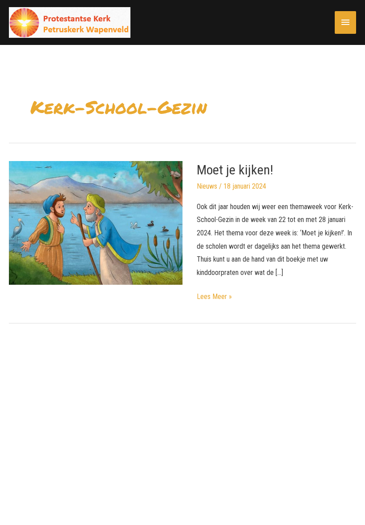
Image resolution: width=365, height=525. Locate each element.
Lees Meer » (214, 297)
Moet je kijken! (235, 170)
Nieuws (207, 186)
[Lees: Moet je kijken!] (95, 222)
